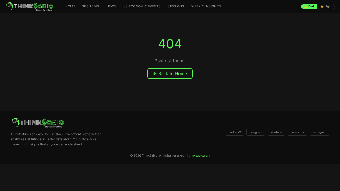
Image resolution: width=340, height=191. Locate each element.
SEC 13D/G (91, 6)
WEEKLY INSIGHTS (206, 6)
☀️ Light (326, 6)
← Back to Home (170, 73)
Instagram (319, 132)
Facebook (297, 132)
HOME (70, 6)
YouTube (276, 132)
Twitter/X (234, 132)
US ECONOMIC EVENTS (142, 6)
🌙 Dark (309, 6)
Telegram (255, 132)
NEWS (111, 6)
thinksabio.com (199, 155)
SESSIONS (176, 6)
